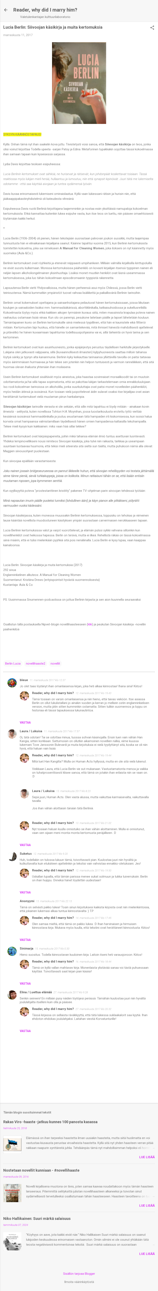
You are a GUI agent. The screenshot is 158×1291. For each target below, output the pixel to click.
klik (90, 624)
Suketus (26, 854)
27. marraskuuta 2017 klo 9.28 (70, 992)
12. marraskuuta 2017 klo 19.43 (93, 693)
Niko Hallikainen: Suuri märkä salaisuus (37, 1218)
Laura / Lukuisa (31, 731)
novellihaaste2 (35, 663)
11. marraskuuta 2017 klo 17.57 (62, 731)
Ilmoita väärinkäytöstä (79, 1282)
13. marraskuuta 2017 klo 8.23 (73, 791)
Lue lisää (147, 1157)
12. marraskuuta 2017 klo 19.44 (93, 755)
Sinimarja (26, 948)
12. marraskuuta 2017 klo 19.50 (93, 870)
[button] (152, 28)
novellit (55, 663)
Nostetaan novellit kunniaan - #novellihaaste (41, 1170)
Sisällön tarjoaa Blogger (79, 1274)
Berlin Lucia (13, 663)
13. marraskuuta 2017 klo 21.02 (93, 823)
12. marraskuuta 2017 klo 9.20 (50, 853)
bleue (24, 680)
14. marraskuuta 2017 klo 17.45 (93, 917)
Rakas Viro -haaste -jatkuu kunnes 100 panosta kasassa (50, 1122)
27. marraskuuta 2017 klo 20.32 (93, 1009)
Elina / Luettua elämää (36, 992)
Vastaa (25, 722)
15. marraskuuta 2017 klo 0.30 (52, 948)
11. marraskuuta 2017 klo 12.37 (47, 680)
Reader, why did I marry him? (45, 10)
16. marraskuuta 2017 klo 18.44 (93, 961)
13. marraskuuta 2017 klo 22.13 (54, 901)
